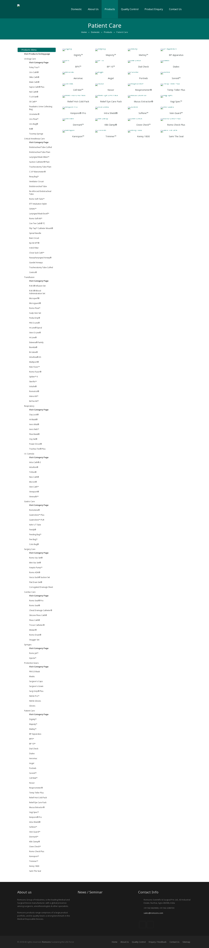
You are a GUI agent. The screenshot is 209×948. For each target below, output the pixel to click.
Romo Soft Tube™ (37, 199)
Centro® (33, 272)
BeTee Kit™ (34, 401)
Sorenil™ (33, 773)
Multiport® (34, 362)
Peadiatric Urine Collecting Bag (40, 108)
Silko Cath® (34, 77)
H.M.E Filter (34, 248)
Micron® (33, 482)
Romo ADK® (34, 572)
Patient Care (29, 710)
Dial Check (33, 748)
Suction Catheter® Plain (39, 162)
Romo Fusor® (35, 371)
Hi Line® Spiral (35, 327)
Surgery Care (29, 549)
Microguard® (35, 303)
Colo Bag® (34, 544)
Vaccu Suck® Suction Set (39, 577)
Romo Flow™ (34, 308)
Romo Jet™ (33, 653)
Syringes (27, 644)
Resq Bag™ (34, 176)
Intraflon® (33, 467)
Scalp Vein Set (35, 313)
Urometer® (34, 114)
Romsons (46, 942)
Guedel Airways (36, 262)
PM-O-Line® (34, 323)
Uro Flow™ (33, 119)
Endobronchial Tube (38, 186)
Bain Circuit (34, 238)
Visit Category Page (39, 62)
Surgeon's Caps (36, 681)
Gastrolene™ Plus (36, 515)
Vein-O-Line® (35, 332)
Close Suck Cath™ (36, 252)
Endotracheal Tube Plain (39, 152)
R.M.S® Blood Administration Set (37, 292)
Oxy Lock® (34, 414)
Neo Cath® (34, 477)
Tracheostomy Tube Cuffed (41, 267)
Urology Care (30, 59)
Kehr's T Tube (35, 524)
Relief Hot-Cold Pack (38, 797)
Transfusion (29, 277)
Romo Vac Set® (36, 557)
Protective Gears (31, 663)
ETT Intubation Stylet (38, 204)
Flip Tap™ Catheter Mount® (41, 228)
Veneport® (34, 491)
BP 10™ (32, 743)
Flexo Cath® (34, 620)
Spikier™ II (33, 376)
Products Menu (29, 49)
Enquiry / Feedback (157, 942)
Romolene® (34, 510)
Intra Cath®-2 (35, 462)
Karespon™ (34, 856)
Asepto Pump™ (35, 567)
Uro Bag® (33, 124)
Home (114, 942)
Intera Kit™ (33, 396)
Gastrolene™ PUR (36, 520)
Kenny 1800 (34, 866)
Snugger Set (34, 639)
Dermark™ (33, 836)
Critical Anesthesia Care (34, 138)
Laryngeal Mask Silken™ (39, 157)
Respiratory (29, 406)
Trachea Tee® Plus (37, 449)
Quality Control (139, 942)
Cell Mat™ (33, 778)
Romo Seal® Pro (36, 600)
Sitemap (186, 942)
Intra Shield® (34, 822)
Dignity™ (33, 719)
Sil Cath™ (33, 101)
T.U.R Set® (33, 96)
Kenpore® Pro (35, 817)
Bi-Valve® (33, 352)
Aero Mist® (34, 424)
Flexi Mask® (34, 434)
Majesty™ (33, 724)
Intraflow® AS (35, 357)
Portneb (32, 768)
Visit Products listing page (37, 54)
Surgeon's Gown (36, 686)
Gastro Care (29, 501)
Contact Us (174, 942)
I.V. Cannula (29, 453)
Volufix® (33, 386)
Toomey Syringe (36, 133)
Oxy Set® (33, 439)
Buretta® (33, 347)
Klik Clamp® (34, 841)
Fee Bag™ (33, 539)
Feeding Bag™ (35, 534)
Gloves (32, 705)
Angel (31, 763)
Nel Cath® (33, 92)
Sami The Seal (35, 871)
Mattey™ (32, 729)
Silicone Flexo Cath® (38, 615)
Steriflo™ (33, 381)
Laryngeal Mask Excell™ (39, 213)
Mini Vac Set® (35, 562)
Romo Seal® (34, 605)
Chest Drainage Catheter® (40, 610)
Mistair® (33, 630)
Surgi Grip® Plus (36, 691)
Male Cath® (34, 82)
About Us (124, 942)
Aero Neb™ (34, 429)
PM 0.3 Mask (34, 671)
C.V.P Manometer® (37, 171)
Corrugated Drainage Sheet (41, 587)
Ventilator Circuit (36, 181)
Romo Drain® (35, 635)
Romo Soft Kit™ (35, 218)
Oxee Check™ (35, 846)
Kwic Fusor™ (34, 367)
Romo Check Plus (36, 851)
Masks (32, 676)
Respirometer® (36, 787)
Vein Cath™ (34, 486)
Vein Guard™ (34, 832)
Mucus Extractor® (37, 807)
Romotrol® (34, 391)
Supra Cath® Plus (36, 87)
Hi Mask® (33, 419)
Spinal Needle (35, 233)
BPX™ (31, 739)
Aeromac (33, 758)
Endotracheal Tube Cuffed (40, 147)
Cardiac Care (29, 592)
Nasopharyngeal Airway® (40, 257)
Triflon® (32, 472)
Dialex (32, 753)
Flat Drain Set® (35, 582)
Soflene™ (33, 827)
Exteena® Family (36, 342)
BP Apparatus (35, 734)
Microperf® (34, 298)
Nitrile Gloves (35, 701)
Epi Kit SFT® (34, 243)
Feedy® (32, 529)
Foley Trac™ (34, 67)
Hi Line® (33, 337)
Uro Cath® (34, 72)
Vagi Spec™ (34, 812)
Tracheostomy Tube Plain (40, 166)
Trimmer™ (33, 861)
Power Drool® (35, 444)
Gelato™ (32, 208)
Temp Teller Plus (36, 792)
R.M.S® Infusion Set (37, 285)
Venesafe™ (34, 496)
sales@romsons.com (153, 913)
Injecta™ (32, 658)
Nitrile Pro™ (34, 696)
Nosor (32, 783)
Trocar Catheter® (37, 625)
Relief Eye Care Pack (37, 802)
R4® (31, 129)
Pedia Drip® (34, 318)
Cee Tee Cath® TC (37, 223)
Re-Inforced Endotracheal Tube (40, 192)
